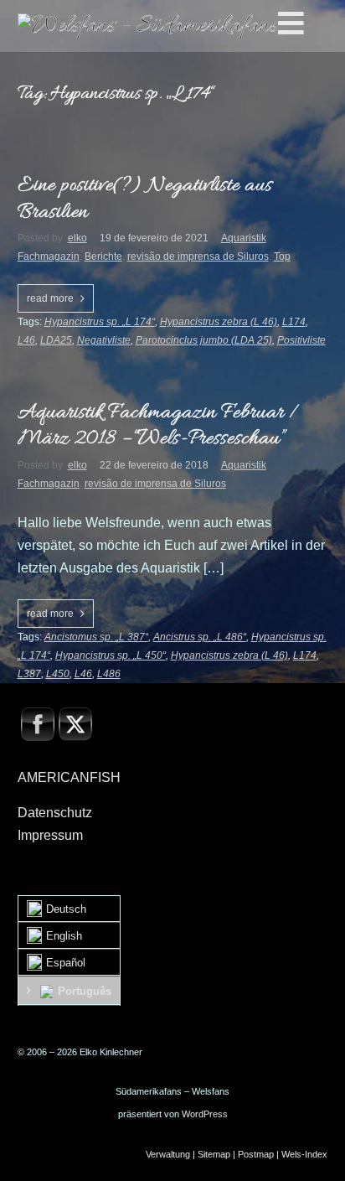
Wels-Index (304, 1154)
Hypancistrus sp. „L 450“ (110, 655)
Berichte (103, 256)
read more (50, 298)
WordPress (205, 1114)
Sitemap (214, 1154)
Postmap (256, 1154)
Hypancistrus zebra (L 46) (218, 322)
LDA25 (56, 340)
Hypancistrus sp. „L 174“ (99, 322)
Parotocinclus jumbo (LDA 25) (204, 340)
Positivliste (301, 340)
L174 (294, 322)
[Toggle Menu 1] (308, 24)
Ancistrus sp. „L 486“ (199, 637)
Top (282, 256)
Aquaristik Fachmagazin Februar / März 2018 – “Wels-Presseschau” (158, 426)
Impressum (50, 835)
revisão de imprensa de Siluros (198, 256)
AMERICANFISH (69, 777)
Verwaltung (168, 1154)
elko (77, 238)
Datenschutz (55, 812)
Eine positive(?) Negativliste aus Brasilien (145, 199)
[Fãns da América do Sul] (147, 26)
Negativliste (104, 340)
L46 (26, 340)
